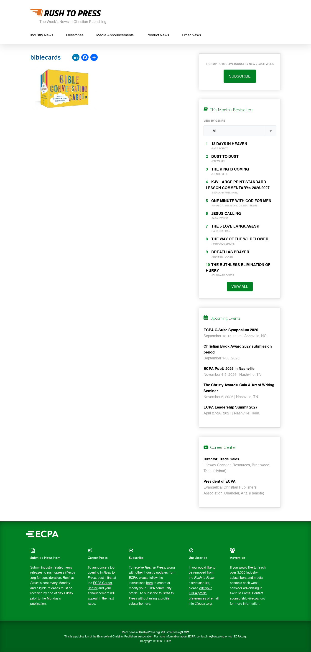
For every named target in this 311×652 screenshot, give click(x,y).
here (149, 582)
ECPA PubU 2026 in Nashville (229, 368)
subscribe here (139, 603)
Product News (157, 35)
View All (239, 286)
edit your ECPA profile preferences (200, 593)
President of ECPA (220, 481)
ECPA (167, 641)
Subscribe (240, 76)
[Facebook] (84, 57)
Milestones (75, 35)
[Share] (94, 57)
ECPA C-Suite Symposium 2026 (231, 329)
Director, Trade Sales (221, 458)
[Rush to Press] (65, 14)
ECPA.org (240, 636)
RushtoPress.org (149, 632)
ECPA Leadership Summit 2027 (230, 407)
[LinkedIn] (75, 57)
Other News (191, 35)
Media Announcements (115, 35)
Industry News (41, 35)
